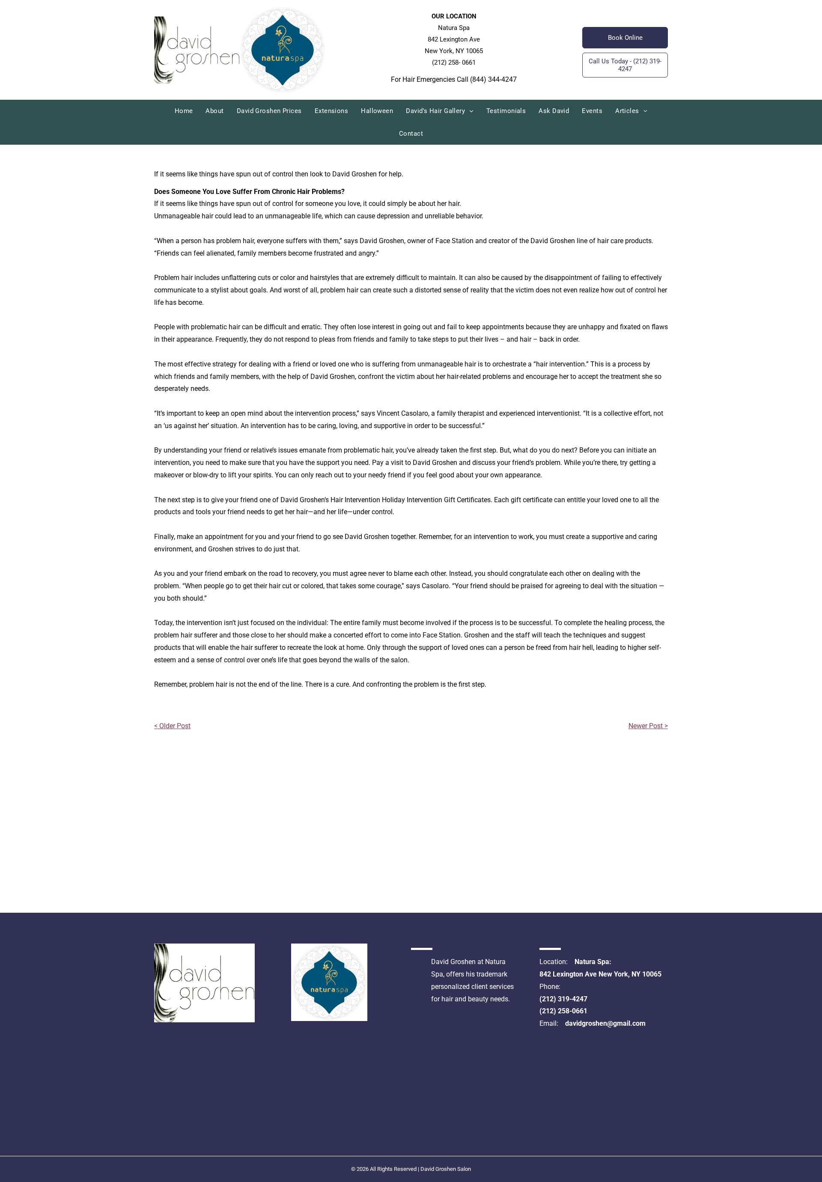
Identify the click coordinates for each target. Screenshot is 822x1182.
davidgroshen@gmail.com (605, 1023)
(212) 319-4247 (563, 999)
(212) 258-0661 (563, 1011)
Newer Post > (648, 726)
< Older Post (172, 726)
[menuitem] (184, 111)
